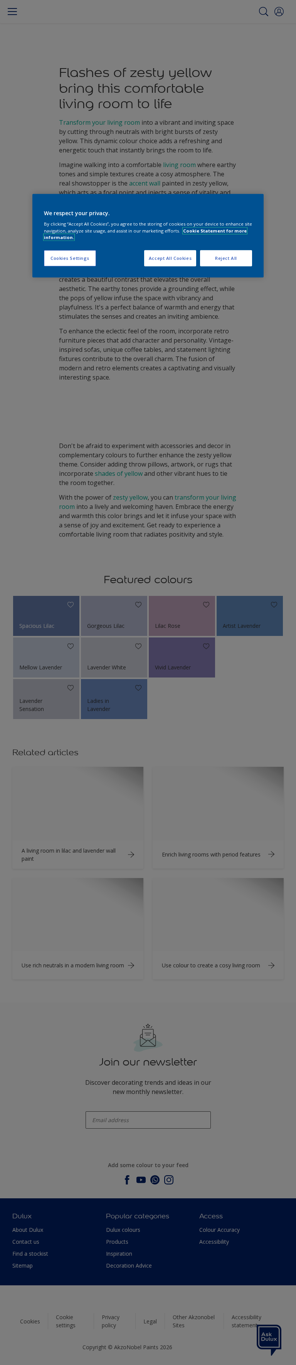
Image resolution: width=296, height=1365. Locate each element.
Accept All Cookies (170, 258)
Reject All (226, 258)
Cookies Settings (69, 258)
